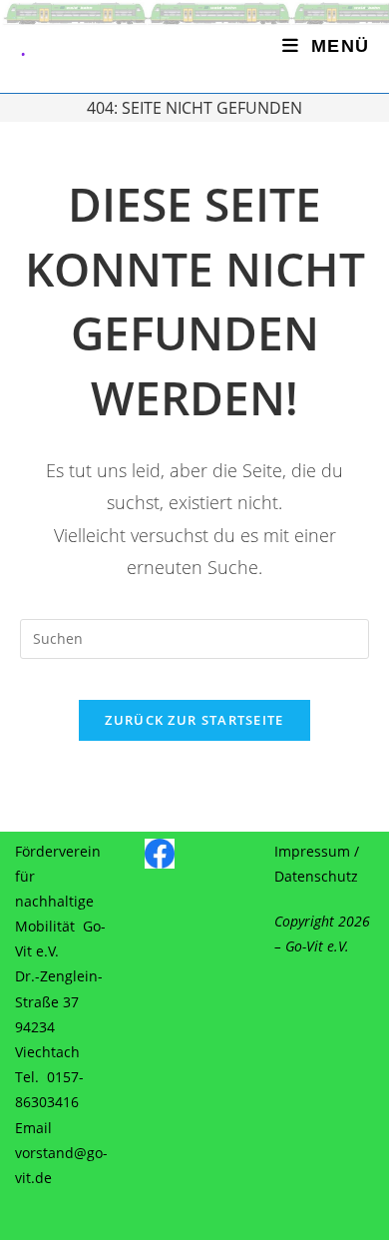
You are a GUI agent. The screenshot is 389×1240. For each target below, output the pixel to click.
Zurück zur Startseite (194, 720)
